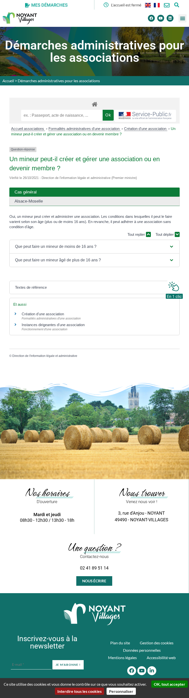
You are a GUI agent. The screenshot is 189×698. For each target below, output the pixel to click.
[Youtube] (160, 18)
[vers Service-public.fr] (145, 116)
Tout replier (136, 234)
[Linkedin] (170, 18)
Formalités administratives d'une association (84, 129)
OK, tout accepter (169, 684)
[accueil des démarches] (94, 104)
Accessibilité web (161, 657)
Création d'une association (145, 129)
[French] (157, 4)
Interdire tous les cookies (79, 691)
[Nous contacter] (167, 5)
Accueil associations (28, 129)
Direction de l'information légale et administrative (44, 356)
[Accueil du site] (94, 614)
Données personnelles (142, 650)
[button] (182, 18)
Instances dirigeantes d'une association (53, 325)
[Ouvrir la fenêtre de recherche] (176, 4)
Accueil (8, 80)
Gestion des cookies (156, 642)
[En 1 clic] (174, 289)
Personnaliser (121, 691)
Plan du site (120, 642)
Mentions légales (122, 657)
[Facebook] (151, 18)
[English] (148, 4)
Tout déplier (165, 234)
